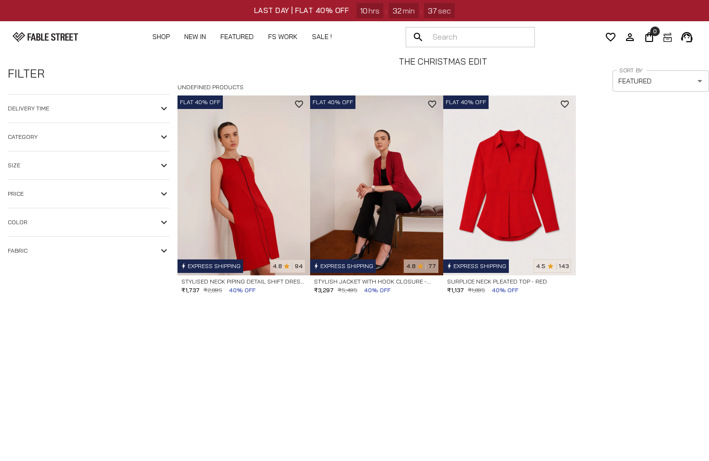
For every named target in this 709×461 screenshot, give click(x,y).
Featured (237, 36)
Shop (161, 36)
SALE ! (322, 36)
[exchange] (667, 37)
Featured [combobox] (635, 81)
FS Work (283, 36)
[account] (630, 37)
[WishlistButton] (299, 104)
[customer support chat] (686, 37)
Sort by (630, 70)
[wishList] (610, 37)
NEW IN (195, 36)
